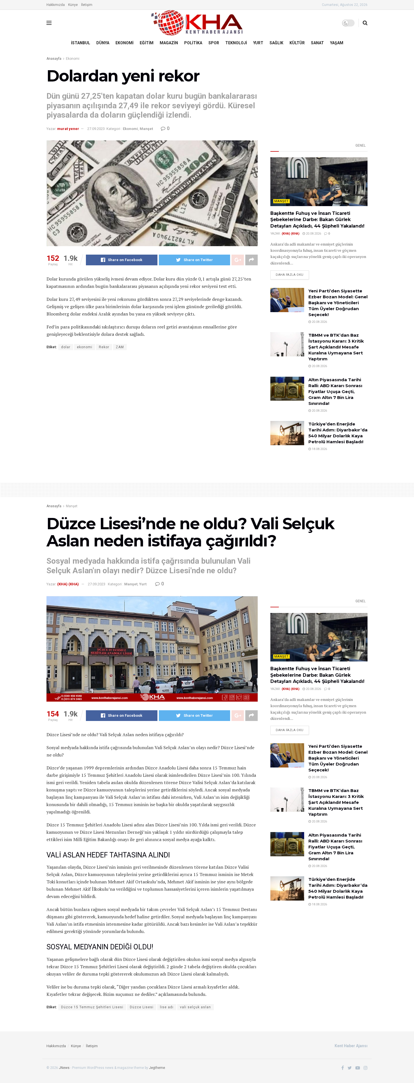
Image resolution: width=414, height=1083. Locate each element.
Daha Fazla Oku (290, 275)
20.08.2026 (313, 233)
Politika (193, 43)
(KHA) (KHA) (290, 233)
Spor (213, 43)
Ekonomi (124, 43)
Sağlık (276, 43)
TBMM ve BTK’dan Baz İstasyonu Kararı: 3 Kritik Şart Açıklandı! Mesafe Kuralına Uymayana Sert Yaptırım (336, 346)
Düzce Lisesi (141, 1007)
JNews (64, 1068)
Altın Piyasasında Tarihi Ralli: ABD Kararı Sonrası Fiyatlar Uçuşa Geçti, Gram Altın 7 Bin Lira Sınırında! (335, 391)
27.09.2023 (96, 129)
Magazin (169, 43)
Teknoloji (236, 43)
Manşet (146, 129)
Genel (360, 145)
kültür (297, 43)
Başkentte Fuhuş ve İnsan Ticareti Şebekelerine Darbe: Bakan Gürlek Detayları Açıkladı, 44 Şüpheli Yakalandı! (317, 220)
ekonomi (84, 347)
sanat (317, 43)
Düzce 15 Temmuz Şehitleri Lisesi (92, 1007)
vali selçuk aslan (195, 1007)
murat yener (68, 129)
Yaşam (336, 43)
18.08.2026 (319, 449)
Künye (73, 5)
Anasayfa (53, 59)
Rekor (104, 347)
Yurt (258, 43)
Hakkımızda (55, 5)
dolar (65, 347)
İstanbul (80, 43)
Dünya (102, 43)
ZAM (120, 347)
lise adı (166, 1007)
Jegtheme (157, 1068)
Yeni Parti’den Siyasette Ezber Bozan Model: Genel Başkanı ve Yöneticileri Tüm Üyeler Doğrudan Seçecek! (338, 302)
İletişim (86, 5)
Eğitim (146, 43)
